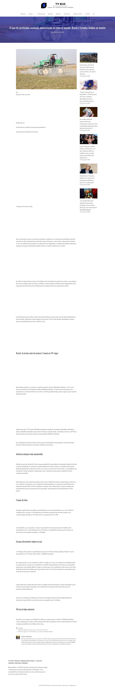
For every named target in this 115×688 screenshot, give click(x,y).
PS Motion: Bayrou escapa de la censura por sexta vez (33, 630)
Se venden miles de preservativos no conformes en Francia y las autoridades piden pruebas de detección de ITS (88, 123)
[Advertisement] (46, 109)
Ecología (50, 14)
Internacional (41, 14)
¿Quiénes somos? (77, 14)
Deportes (58, 14)
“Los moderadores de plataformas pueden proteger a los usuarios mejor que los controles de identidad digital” (88, 205)
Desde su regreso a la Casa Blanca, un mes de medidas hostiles (35, 631)
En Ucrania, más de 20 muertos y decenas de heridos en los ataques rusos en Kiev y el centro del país (88, 69)
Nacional (23, 14)
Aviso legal (65, 685)
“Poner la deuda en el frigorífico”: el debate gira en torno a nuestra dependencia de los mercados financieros (88, 96)
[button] (94, 14)
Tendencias (67, 14)
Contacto (87, 14)
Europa (31, 14)
